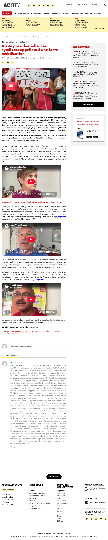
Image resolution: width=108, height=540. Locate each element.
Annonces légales (69, 5)
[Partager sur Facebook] (7, 62)
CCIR (59, 498)
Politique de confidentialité (88, 536)
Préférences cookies (71, 536)
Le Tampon (61, 511)
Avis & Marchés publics (61, 534)
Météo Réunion (77, 13)
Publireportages (35, 508)
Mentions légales (56, 536)
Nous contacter (33, 536)
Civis (59, 518)
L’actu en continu (8, 490)
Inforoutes (66, 13)
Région (60, 506)
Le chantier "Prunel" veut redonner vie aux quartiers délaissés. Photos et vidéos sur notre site (81, 25)
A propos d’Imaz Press (18, 536)
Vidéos (46, 13)
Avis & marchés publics (82, 5)
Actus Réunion (23, 13)
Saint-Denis (61, 493)
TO (58, 513)
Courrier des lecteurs (93, 5)
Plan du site (44, 536)
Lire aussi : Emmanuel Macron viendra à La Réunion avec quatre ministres (31, 202)
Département (62, 491)
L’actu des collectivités (93, 13)
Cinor (59, 516)
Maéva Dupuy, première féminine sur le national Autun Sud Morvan (33, 23)
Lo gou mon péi (35, 506)
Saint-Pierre (61, 501)
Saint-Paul (61, 496)
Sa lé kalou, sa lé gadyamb (39, 503)
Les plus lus (33, 498)
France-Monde (36, 13)
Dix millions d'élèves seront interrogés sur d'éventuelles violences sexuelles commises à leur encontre (85, 96)
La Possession (62, 503)
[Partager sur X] (12, 62)
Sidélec (60, 521)
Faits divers (55, 13)
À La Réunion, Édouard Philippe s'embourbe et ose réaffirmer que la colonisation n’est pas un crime (9, 25)
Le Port (60, 508)
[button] (7, 13)
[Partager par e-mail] (3, 62)
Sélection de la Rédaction (39, 493)
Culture (32, 501)
